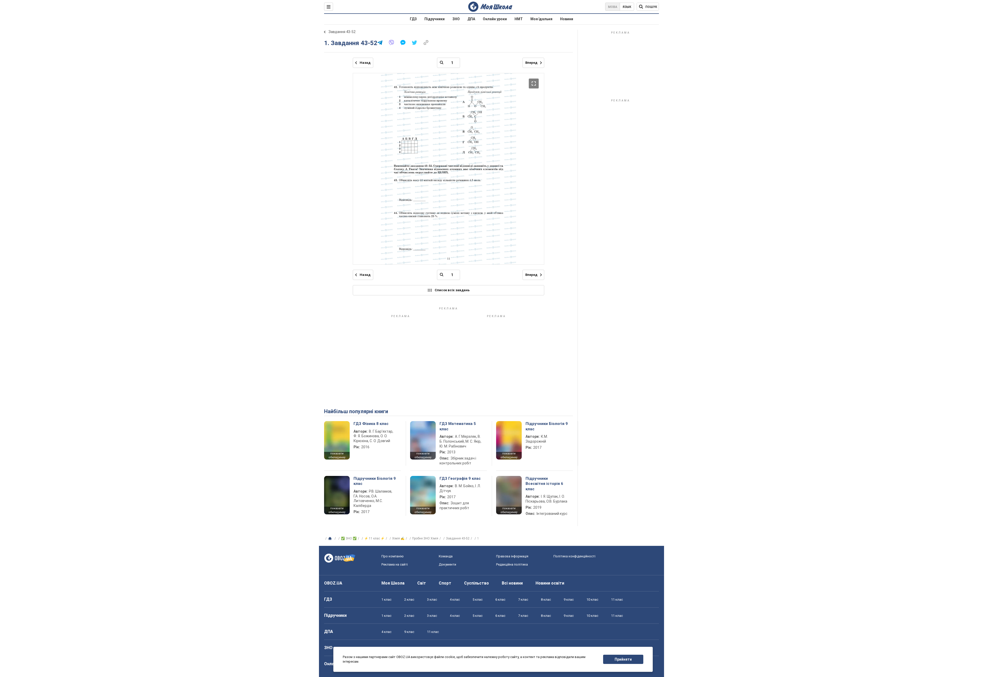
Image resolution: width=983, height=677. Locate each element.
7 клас (523, 599)
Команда (446, 556)
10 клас (592, 599)
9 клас (569, 599)
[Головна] (330, 539)
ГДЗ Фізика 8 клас (371, 423)
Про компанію (392, 556)
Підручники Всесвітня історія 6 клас (544, 483)
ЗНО (456, 19)
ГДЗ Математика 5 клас (458, 426)
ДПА (471, 19)
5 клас (478, 599)
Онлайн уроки (495, 19)
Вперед (531, 63)
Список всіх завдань (452, 290)
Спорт (445, 583)
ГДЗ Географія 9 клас (460, 478)
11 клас (617, 599)
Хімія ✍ (398, 538)
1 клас (386, 599)
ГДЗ (413, 19)
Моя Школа (392, 583)
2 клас (409, 599)
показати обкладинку (336, 455)
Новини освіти (550, 583)
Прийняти (623, 659)
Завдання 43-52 (342, 32)
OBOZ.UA (333, 583)
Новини (566, 19)
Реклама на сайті (394, 564)
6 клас (500, 599)
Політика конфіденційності (574, 556)
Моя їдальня (541, 19)
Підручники (434, 19)
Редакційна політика (512, 564)
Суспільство (476, 583)
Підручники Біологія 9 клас (547, 426)
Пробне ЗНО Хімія (425, 538)
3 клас (432, 599)
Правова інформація (512, 556)
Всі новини (512, 583)
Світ (421, 583)
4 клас (455, 599)
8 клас (546, 599)
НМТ (519, 19)
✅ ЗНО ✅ (349, 538)
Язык (627, 7)
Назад (365, 63)
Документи (447, 564)
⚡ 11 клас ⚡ (374, 538)
